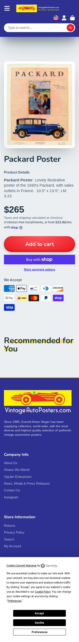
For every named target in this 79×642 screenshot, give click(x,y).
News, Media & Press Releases (27, 483)
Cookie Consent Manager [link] (22, 565)
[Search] (70, 27)
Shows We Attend (16, 470)
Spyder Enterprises (18, 476)
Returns (9, 525)
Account (64, 18)
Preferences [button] (15, 600)
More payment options (39, 269)
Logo (38, 8)
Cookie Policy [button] (42, 591)
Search (9, 539)
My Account (12, 546)
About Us (10, 463)
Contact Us (12, 490)
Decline (39, 622)
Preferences (40, 632)
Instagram (11, 497)
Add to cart (39, 244)
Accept (39, 613)
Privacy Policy (14, 532)
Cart (72, 18)
